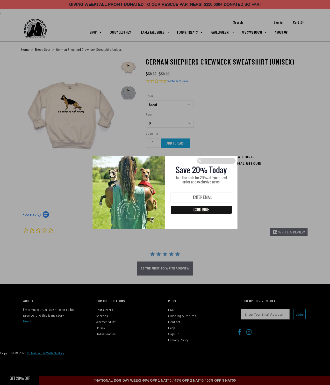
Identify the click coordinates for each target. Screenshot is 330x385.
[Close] (216, 161)
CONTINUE (201, 209)
